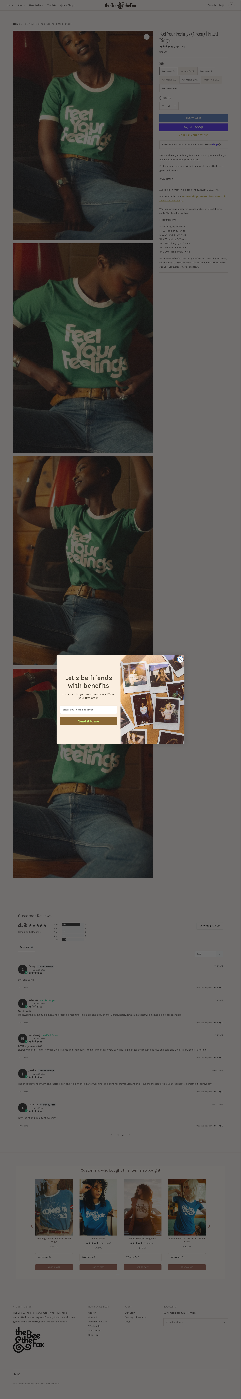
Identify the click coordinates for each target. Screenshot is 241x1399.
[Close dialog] (180, 659)
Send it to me (88, 721)
